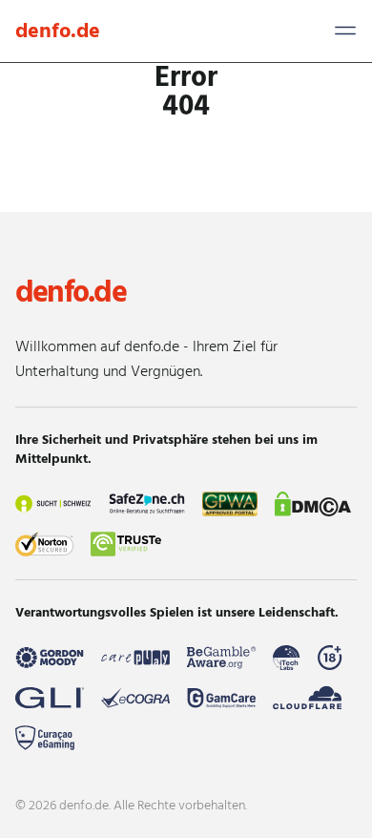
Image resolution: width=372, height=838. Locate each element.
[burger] (345, 30)
